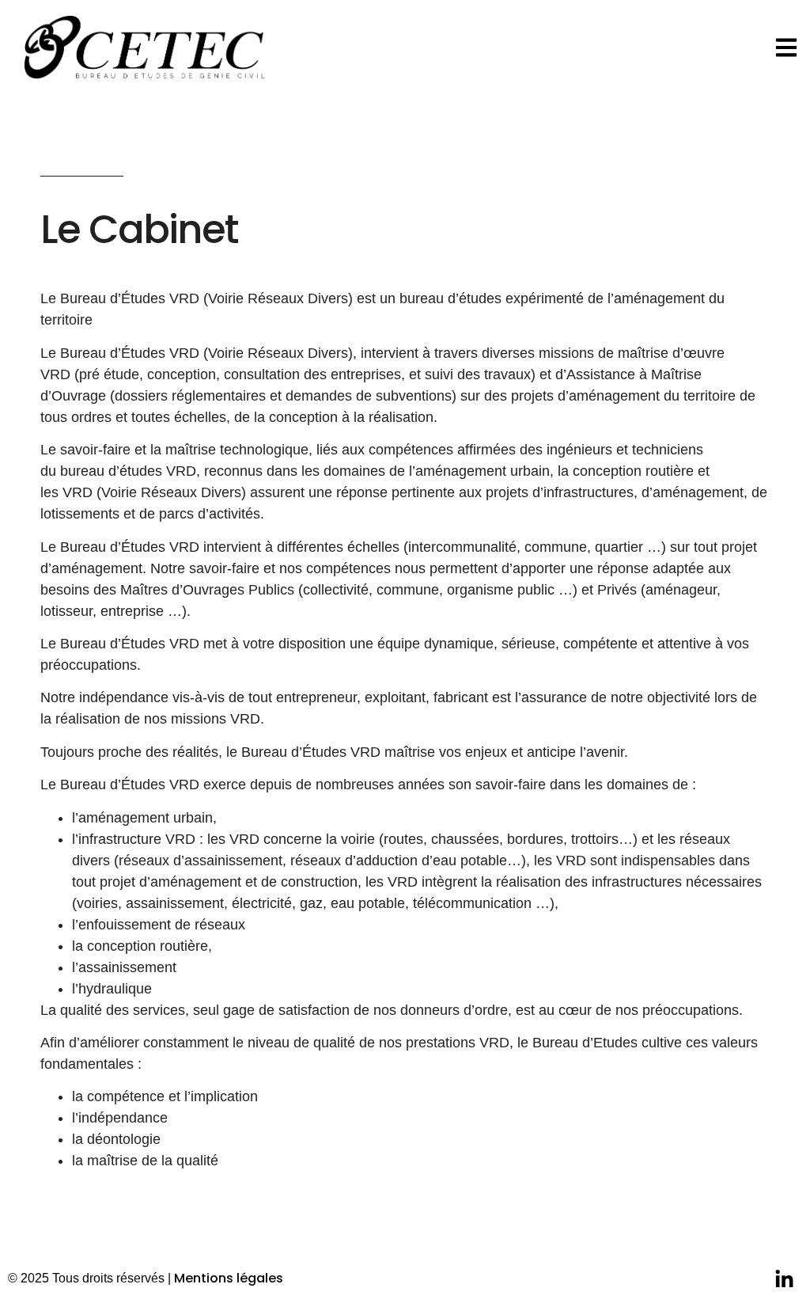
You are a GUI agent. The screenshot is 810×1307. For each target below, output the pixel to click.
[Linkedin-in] (784, 1280)
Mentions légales (228, 1278)
